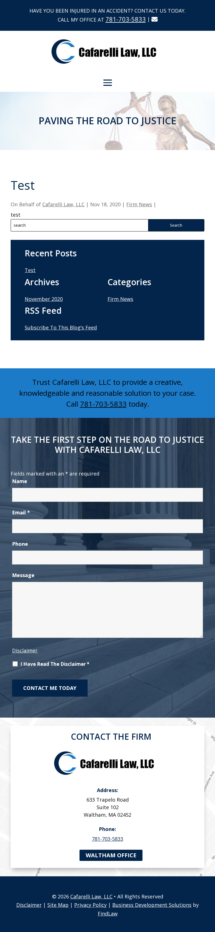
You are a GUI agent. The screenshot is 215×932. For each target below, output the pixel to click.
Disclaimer (25, 650)
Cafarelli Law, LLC (63, 204)
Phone (20, 543)
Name (19, 481)
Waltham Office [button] (111, 855)
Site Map (58, 904)
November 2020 (44, 299)
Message (23, 575)
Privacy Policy (90, 904)
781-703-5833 (126, 19)
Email (21, 512)
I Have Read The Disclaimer (54, 664)
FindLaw (108, 913)
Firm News (139, 204)
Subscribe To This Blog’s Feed (61, 327)
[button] (107, 83)
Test (30, 270)
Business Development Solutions (151, 904)
